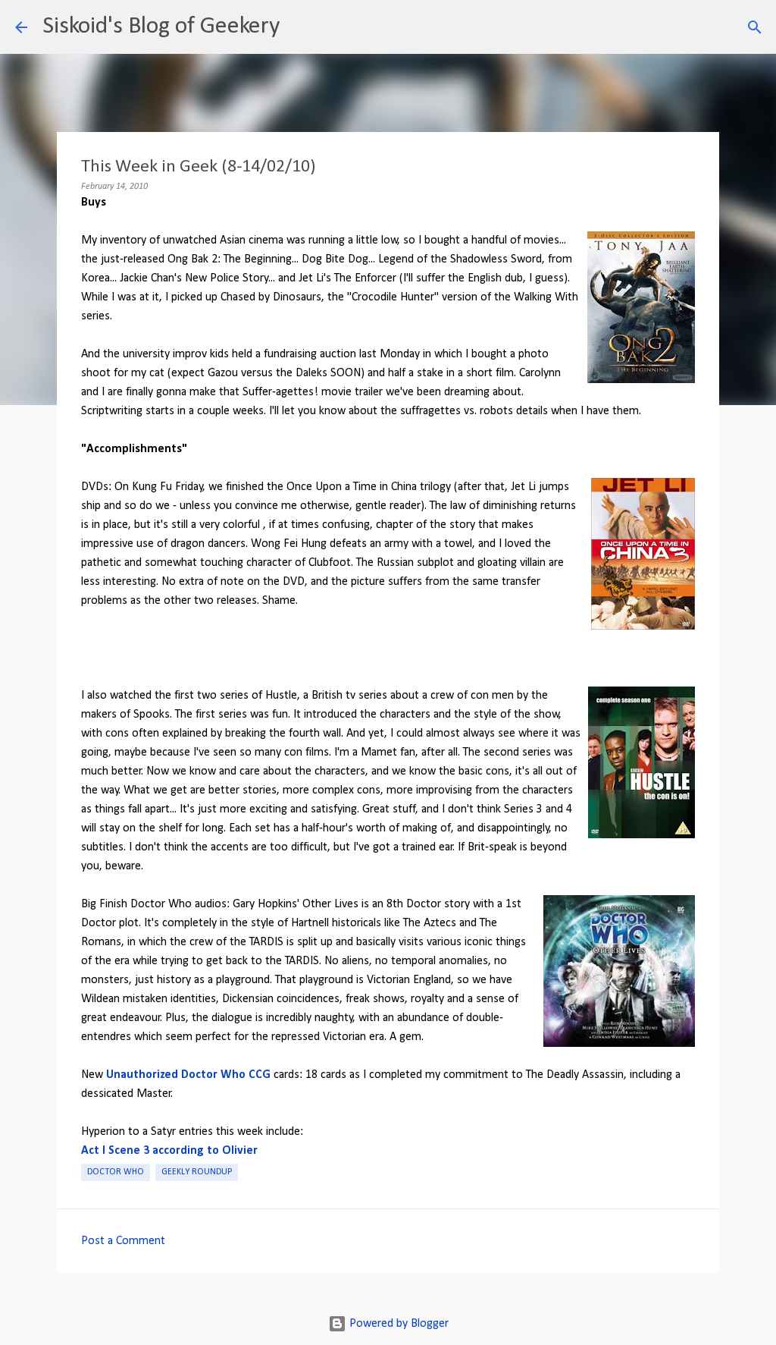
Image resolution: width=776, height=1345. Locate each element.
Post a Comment (123, 1241)
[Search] (301, 27)
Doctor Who (115, 1172)
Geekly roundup (196, 1172)
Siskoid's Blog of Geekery (161, 26)
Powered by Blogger (397, 1324)
